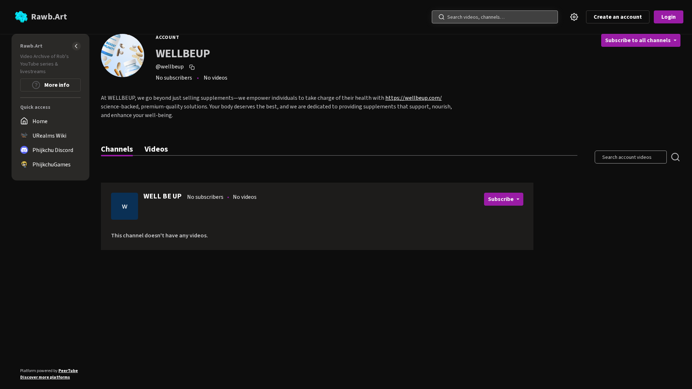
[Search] (441, 16)
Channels (117, 149)
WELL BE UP (162, 196)
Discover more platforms (45, 377)
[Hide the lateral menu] (76, 46)
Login (668, 17)
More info (56, 85)
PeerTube (68, 371)
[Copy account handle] (193, 67)
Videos (156, 149)
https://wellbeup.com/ (413, 98)
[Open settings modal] (574, 16)
